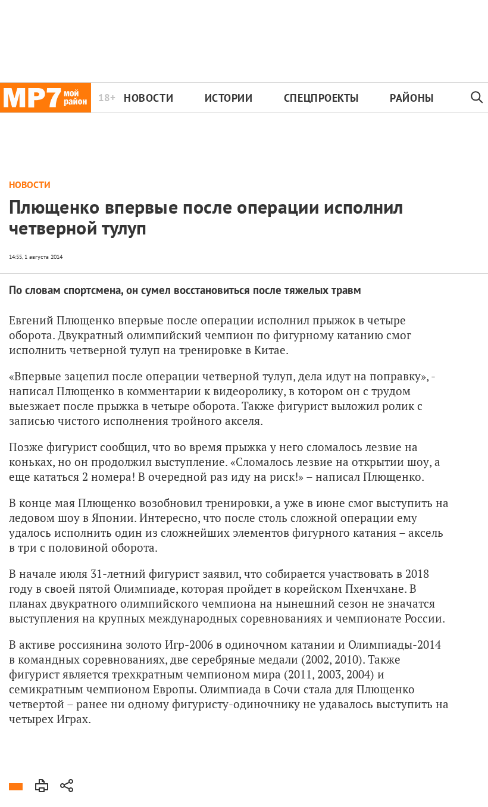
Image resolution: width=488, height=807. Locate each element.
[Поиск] (477, 97)
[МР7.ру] (45, 97)
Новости (148, 98)
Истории (229, 98)
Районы (411, 98)
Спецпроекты (321, 98)
